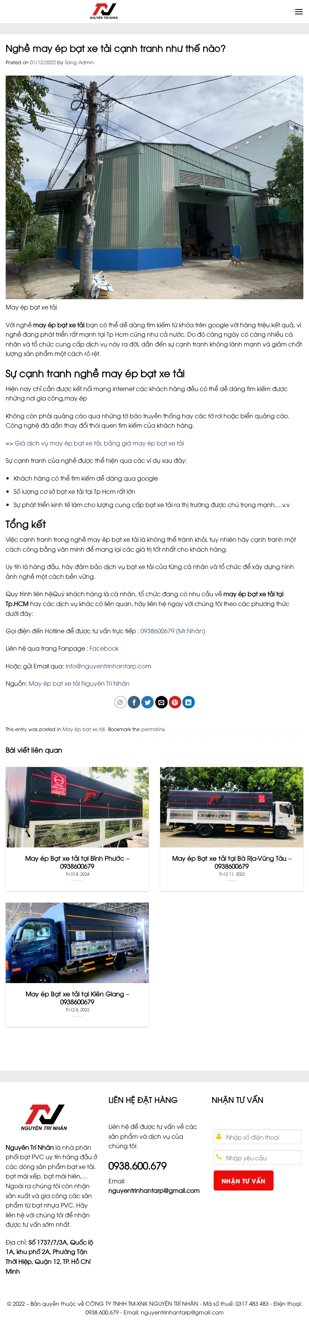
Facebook (104, 648)
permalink (153, 728)
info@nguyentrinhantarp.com (108, 666)
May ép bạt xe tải (84, 728)
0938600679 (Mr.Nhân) (173, 630)
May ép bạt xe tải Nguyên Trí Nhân (79, 683)
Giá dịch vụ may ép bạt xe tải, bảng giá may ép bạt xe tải (99, 443)
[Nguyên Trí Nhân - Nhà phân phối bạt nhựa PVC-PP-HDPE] (149, 11)
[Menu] (298, 11)
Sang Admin (79, 62)
